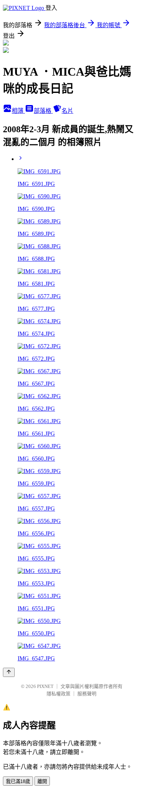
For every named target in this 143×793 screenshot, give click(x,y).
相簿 (18, 111)
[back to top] (9, 672)
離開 (42, 781)
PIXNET (45, 686)
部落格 (43, 111)
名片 (67, 111)
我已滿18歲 (18, 781)
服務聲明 (86, 693)
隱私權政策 (58, 693)
